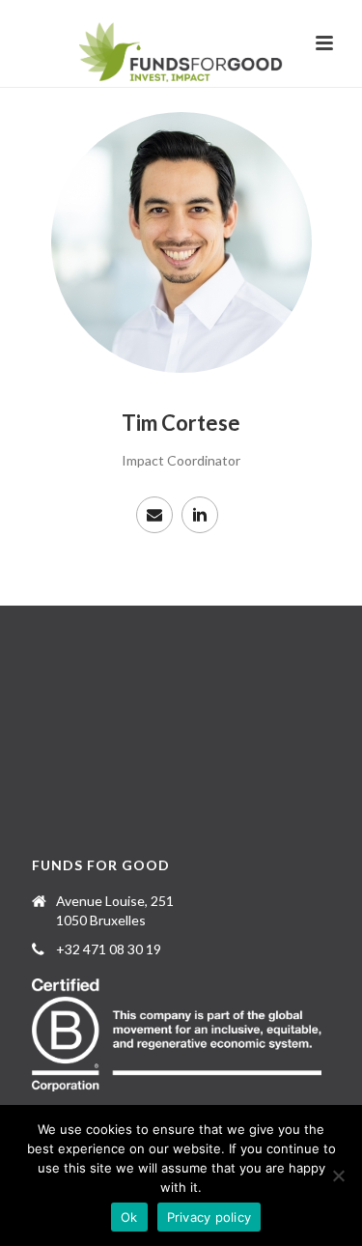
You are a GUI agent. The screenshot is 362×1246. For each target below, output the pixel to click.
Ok (129, 1217)
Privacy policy (209, 1217)
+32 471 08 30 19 (108, 949)
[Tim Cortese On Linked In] (199, 514)
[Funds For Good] (181, 53)
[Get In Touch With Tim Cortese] (154, 514)
